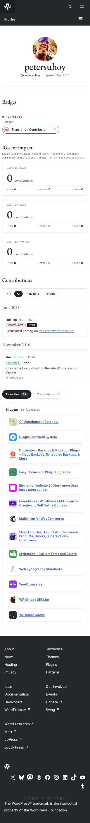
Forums (50, 293)
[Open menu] (83, 6)
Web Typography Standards (40, 569)
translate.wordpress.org (56, 331)
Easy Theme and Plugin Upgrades (44, 472)
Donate (54, 702)
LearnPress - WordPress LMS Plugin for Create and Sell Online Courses (49, 503)
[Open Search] (70, 6)
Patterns (53, 672)
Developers (13, 702)
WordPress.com (19, 724)
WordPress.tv (17, 710)
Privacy (10, 672)
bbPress (13, 739)
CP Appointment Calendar (39, 422)
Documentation (16, 694)
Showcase (54, 649)
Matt (10, 732)
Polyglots (33, 293)
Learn (8, 686)
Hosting (10, 664)
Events (51, 694)
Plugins (51, 664)
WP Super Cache (32, 615)
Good (35, 368)
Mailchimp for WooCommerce (41, 518)
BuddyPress (16, 747)
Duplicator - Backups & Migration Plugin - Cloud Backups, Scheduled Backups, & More (49, 454)
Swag (52, 710)
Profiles (9, 19)
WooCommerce (31, 584)
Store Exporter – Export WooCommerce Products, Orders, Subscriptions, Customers (48, 536)
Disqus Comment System (38, 437)
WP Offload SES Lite (34, 599)
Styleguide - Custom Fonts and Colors (48, 554)
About (9, 649)
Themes (52, 657)
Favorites (16, 394)
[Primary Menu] (80, 19)
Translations (48, 394)
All (18, 293)
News (9, 657)
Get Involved (56, 686)
